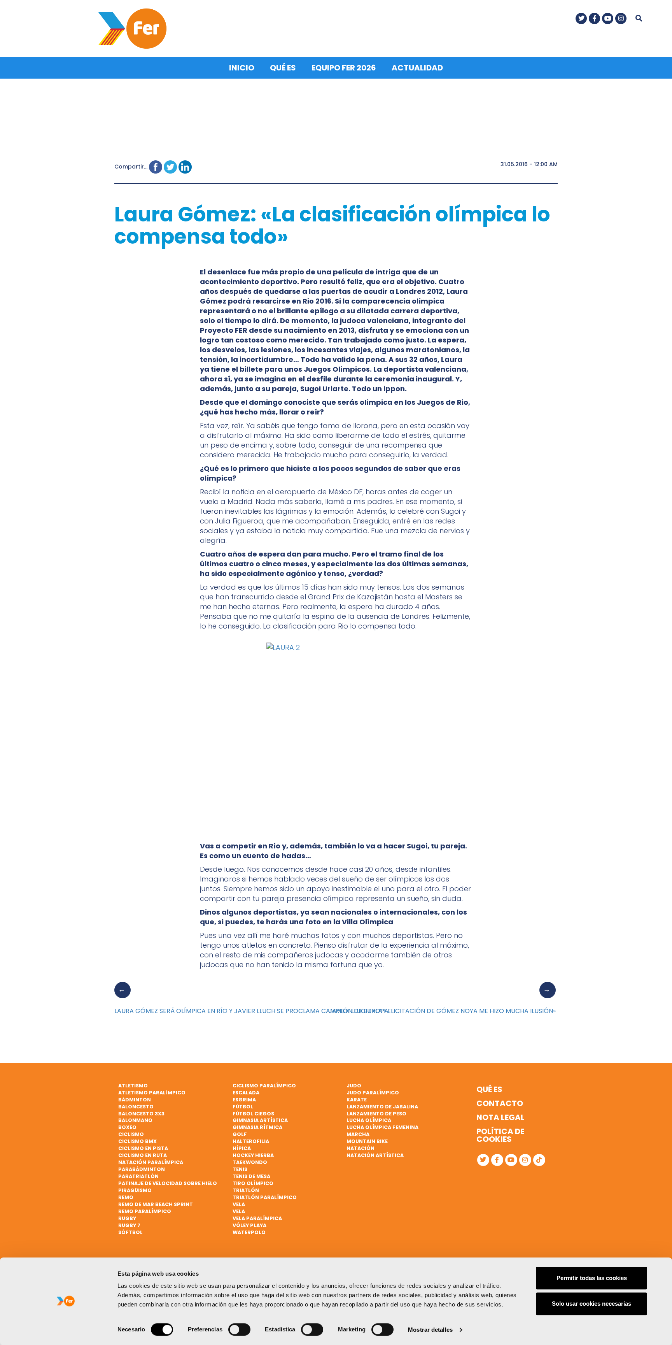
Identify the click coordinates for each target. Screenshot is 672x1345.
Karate (356, 1099)
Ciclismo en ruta (142, 1155)
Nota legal (500, 1117)
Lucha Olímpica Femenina (382, 1127)
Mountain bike (367, 1141)
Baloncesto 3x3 (141, 1113)
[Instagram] (620, 18)
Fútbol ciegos (253, 1113)
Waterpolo (249, 1232)
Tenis (240, 1169)
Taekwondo (250, 1162)
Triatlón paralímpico (265, 1197)
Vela (239, 1204)
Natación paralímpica (150, 1162)
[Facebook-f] (594, 18)
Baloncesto (136, 1106)
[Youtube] (607, 18)
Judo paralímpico (372, 1092)
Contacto (499, 1103)
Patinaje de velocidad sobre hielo (167, 1183)
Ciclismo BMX (137, 1141)
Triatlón (246, 1190)
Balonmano (135, 1120)
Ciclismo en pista (143, 1148)
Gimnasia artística (260, 1120)
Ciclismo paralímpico (264, 1085)
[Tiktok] (539, 1160)
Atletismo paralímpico (152, 1092)
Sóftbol (130, 1232)
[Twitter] (581, 18)
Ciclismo (131, 1134)
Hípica (242, 1148)
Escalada (246, 1092)
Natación (360, 1148)
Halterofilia (251, 1141)
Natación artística (375, 1155)
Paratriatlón (138, 1176)
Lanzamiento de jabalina (382, 1106)
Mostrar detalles (430, 1329)
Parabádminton (141, 1169)
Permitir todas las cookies (591, 1278)
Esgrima (244, 1099)
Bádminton (134, 1099)
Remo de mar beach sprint (155, 1204)
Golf (240, 1134)
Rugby (127, 1218)
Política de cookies (500, 1135)
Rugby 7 (129, 1225)
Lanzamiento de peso (376, 1113)
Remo (125, 1197)
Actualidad (417, 67)
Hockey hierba (253, 1155)
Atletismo (133, 1085)
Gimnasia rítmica (257, 1127)
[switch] (239, 1329)
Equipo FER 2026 (344, 67)
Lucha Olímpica (368, 1120)
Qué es (283, 67)
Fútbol (243, 1106)
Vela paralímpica (257, 1218)
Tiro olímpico (253, 1183)
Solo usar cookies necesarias (591, 1303)
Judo (353, 1085)
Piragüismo (135, 1190)
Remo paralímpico (144, 1211)
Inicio (241, 67)
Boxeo (127, 1127)
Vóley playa (249, 1225)
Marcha (357, 1134)
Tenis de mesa (251, 1176)
